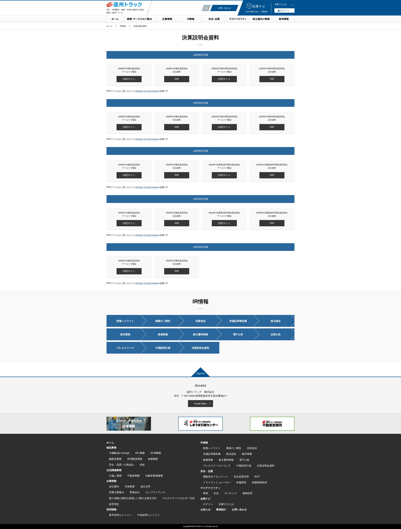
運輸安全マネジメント (215, 476)
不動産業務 (133, 475)
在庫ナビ (205, 498)
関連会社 (135, 492)
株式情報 (125, 334)
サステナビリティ (210, 488)
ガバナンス (230, 493)
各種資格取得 (259, 482)
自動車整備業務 (154, 475)
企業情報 (112, 481)
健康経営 (247, 493)
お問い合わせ (239, 509)
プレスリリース (125, 348)
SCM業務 (155, 453)
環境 (205, 493)
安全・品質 (206, 471)
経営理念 (114, 504)
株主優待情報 (200, 334)
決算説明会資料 (200, 348)
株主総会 (276, 321)
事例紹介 (221, 509)
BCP (257, 476)
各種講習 (241, 482)
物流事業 (112, 447)
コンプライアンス (155, 492)
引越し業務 (115, 475)
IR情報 (123, 26)
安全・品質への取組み (121, 464)
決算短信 (200, 321)
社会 (216, 493)
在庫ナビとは (226, 504)
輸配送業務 (115, 459)
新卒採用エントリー (120, 515)
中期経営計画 (162, 348)
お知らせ (205, 509)
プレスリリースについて (217, 465)
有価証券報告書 (238, 321)
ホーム (109, 26)
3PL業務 (140, 453)
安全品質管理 (241, 476)
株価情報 (163, 334)
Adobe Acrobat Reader (147, 90)
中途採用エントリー (148, 515)
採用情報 (112, 509)
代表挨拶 (130, 486)
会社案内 (114, 486)
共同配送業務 (134, 459)
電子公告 (238, 334)
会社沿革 (145, 486)
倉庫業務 (153, 459)
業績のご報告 (162, 321)
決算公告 (276, 334)
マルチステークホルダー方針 (178, 498)
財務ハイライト (125, 321)
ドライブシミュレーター (217, 482)
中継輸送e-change (119, 453)
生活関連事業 (114, 470)
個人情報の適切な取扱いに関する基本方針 (133, 498)
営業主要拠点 (116, 492)
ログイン (208, 504)
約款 (142, 464)
